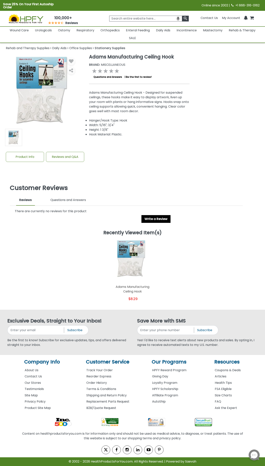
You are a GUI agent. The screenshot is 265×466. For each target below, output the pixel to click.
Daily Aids (163, 30)
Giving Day (160, 376)
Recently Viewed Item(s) (132, 233)
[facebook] (116, 449)
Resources (227, 361)
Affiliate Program (165, 395)
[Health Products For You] (26, 18)
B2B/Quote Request (101, 408)
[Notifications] (246, 18)
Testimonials (34, 389)
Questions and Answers (108, 77)
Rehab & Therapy (242, 30)
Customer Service (107, 361)
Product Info (25, 157)
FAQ (218, 401)
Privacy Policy (35, 401)
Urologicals (43, 30)
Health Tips (223, 382)
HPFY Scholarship (165, 389)
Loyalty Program (164, 382)
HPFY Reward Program (169, 370)
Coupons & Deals (228, 370)
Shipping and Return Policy (106, 395)
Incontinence (187, 30)
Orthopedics (110, 30)
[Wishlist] (71, 61)
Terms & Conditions (101, 389)
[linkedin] (137, 449)
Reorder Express (98, 376)
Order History (96, 382)
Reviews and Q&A (65, 157)
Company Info (42, 361)
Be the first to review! (139, 77)
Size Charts (223, 395)
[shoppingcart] (252, 18)
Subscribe (74, 330)
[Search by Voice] (178, 18)
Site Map (31, 395)
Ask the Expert (226, 408)
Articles (220, 376)
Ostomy (64, 30)
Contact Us (209, 18)
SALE (132, 38)
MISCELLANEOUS (107, 64)
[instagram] (127, 449)
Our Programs (169, 361)
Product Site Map (38, 408)
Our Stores (33, 382)
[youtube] (148, 449)
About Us (31, 370)
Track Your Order (99, 370)
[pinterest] (159, 449)
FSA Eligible (223, 389)
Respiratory (85, 30)
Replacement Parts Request (107, 401)
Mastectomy (213, 30)
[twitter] (105, 449)
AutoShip (159, 401)
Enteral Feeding (138, 30)
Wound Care (19, 30)
